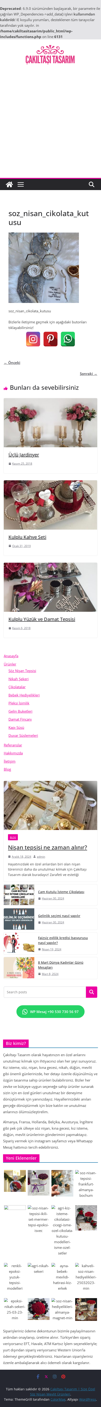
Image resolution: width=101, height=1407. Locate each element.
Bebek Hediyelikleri (24, 695)
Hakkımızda (13, 753)
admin (41, 857)
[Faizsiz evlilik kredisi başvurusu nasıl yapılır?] (19, 943)
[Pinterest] (50, 339)
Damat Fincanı (20, 719)
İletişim (10, 761)
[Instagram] (33, 339)
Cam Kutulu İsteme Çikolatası (61, 892)
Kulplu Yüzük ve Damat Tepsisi (41, 619)
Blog (7, 769)
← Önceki (12, 362)
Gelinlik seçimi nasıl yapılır (59, 916)
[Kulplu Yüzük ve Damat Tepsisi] (50, 565)
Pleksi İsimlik (18, 703)
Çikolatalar (17, 686)
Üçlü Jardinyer (23, 454)
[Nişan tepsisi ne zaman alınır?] (50, 805)
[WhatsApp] (67, 339)
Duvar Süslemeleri (23, 735)
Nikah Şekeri (18, 679)
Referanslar (13, 745)
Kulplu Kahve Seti (27, 537)
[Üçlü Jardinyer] (50, 401)
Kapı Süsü (16, 727)
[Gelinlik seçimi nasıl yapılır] (19, 918)
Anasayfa (11, 656)
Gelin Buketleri (20, 711)
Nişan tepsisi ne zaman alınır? (47, 847)
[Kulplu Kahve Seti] (50, 483)
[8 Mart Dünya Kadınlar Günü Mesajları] (19, 968)
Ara (91, 992)
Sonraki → (88, 373)
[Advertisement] (50, 125)
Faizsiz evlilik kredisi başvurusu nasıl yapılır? (63, 940)
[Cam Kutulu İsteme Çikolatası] (19, 895)
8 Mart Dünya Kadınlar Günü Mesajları (60, 965)
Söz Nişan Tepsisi (22, 670)
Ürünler (10, 664)
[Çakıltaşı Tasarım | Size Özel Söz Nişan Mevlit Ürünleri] (9, 184)
